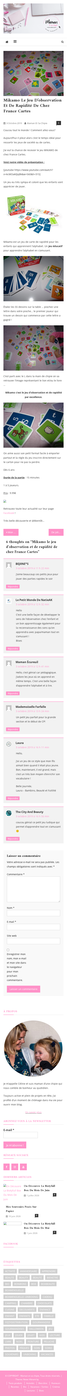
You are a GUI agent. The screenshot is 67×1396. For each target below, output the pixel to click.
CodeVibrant (45, 1379)
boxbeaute (48, 1284)
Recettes (15, 1386)
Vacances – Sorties (39, 1386)
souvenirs (11, 1354)
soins (48, 1348)
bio (7, 1284)
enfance (45, 1309)
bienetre (52, 1277)
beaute (9, 1277)
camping (10, 1303)
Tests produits (32, 117)
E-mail (11, 921)
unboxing (29, 1354)
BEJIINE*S (22, 564)
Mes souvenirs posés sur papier (21, 1209)
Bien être (42, 1383)
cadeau (47, 1296)
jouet (31, 1335)
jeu (50, 1328)
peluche (49, 1341)
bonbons (20, 1284)
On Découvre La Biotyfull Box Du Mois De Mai (39, 1226)
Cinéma (56, 1386)
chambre (27, 1303)
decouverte (27, 1309)
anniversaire (28, 1271)
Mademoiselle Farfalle (31, 707)
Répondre (13, 586)
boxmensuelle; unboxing (21, 1296)
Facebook (8, 513)
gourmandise (41, 1322)
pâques (24, 1348)
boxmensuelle (14, 1290)
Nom (10, 907)
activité (10, 1271)
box (33, 1284)
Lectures (31, 1390)
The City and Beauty (29, 812)
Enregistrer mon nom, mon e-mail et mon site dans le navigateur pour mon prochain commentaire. (16, 967)
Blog (19, 117)
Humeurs (55, 1383)
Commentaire (16, 874)
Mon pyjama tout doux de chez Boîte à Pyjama (13, 532)
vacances (47, 1354)
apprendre (49, 1271)
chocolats (45, 1303)
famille (49, 1316)
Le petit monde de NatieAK (34, 600)
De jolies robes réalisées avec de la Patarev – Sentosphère (57, 532)
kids (42, 1335)
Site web (12, 935)
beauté (37, 1277)
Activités (9, 117)
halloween (36, 1328)
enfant (9, 1316)
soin (37, 1348)
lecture (55, 1335)
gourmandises (14, 1328)
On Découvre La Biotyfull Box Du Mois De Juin (39, 1188)
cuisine (9, 1309)
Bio (24, 1386)
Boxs (41, 1390)
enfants (24, 1316)
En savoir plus (33, 1112)
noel (19, 1341)
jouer (19, 1335)
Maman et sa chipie (37, 123)
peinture (33, 1341)
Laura (20, 743)
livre (8, 1341)
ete (37, 1316)
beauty (23, 1277)
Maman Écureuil (27, 662)
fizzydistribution (16, 1322)
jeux (7, 1335)
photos (10, 1348)
